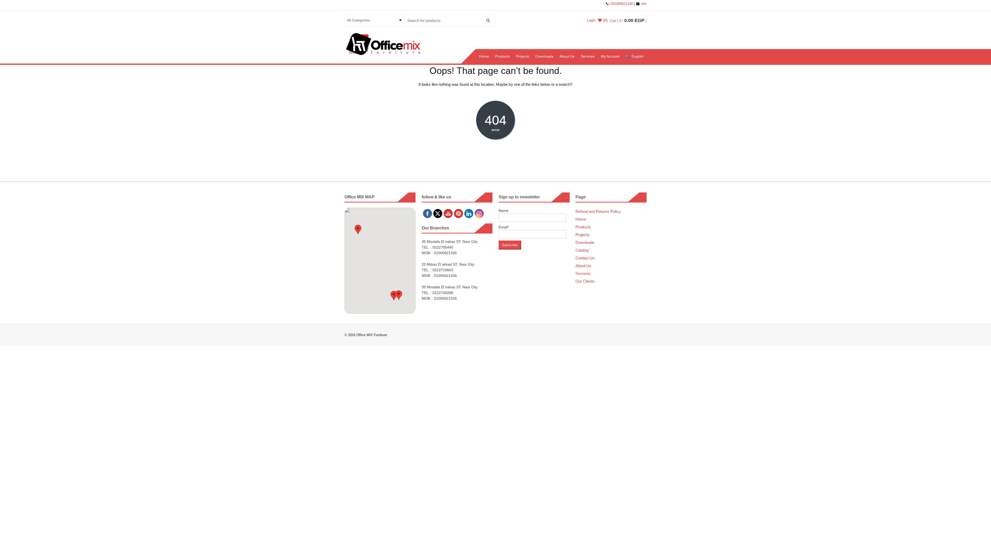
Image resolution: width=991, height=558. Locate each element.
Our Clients (585, 281)
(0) (605, 20)
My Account (610, 56)
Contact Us (585, 258)
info (643, 4)
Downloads (544, 56)
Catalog (582, 250)
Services (588, 56)
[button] (358, 229)
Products (502, 56)
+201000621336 (621, 4)
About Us (567, 56)
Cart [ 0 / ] (628, 21)
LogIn (591, 20)
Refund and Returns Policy (598, 211)
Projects (522, 56)
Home (484, 56)
